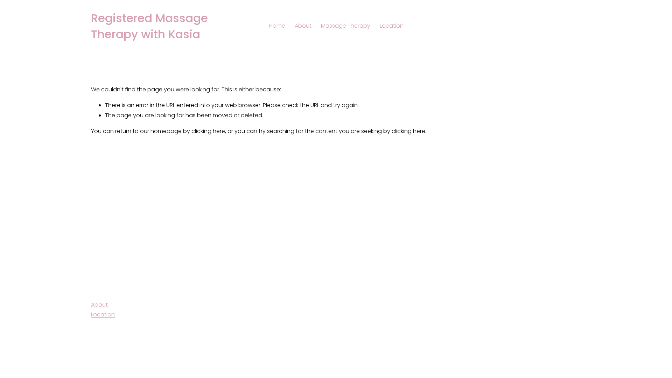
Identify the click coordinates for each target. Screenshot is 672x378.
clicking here (208, 131)
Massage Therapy (345, 26)
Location (392, 26)
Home (277, 26)
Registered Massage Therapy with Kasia (149, 26)
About (303, 26)
